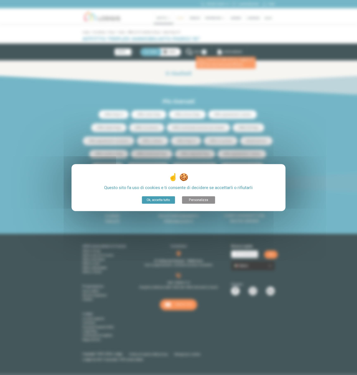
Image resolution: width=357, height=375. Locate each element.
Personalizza (198, 200)
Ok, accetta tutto (158, 200)
